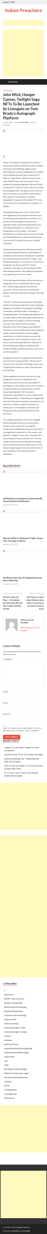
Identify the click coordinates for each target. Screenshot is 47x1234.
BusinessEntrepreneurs (13, 1011)
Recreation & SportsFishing (15, 1069)
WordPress (16, 1231)
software (8, 1081)
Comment (8, 659)
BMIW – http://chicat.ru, (14, 998)
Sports (7, 1085)
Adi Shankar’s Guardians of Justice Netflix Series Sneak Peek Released (22, 499)
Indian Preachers (23, 10)
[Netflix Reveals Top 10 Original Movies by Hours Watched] (23, 551)
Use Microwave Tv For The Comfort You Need (23, 754)
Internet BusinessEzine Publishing (18, 1048)
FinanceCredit (10, 1019)
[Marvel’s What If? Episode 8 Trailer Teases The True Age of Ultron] (23, 511)
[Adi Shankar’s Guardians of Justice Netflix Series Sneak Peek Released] (23, 472)
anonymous (9, 994)
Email (6, 703)
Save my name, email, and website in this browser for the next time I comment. (22, 729)
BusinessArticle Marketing (15, 1007)
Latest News (8, 90)
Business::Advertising (13, 1003)
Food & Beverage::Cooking (15, 1032)
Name (6, 692)
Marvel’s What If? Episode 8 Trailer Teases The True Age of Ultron (23, 539)
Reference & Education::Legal (16, 1073)
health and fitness (11, 1044)
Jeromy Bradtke (23, 122)
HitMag (27, 1231)
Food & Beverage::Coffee (14, 1027)
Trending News (10, 1090)
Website (6, 714)
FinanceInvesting (11, 1023)
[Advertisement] (25, 23)
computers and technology (15, 1015)
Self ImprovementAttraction (16, 1077)
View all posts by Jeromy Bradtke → (30, 628)
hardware (8, 1040)
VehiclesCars (9, 1098)
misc (6, 1061)
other (6, 1065)
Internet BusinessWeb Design (16, 1052)
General (7, 1036)
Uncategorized (10, 1094)
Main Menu (13, 82)
